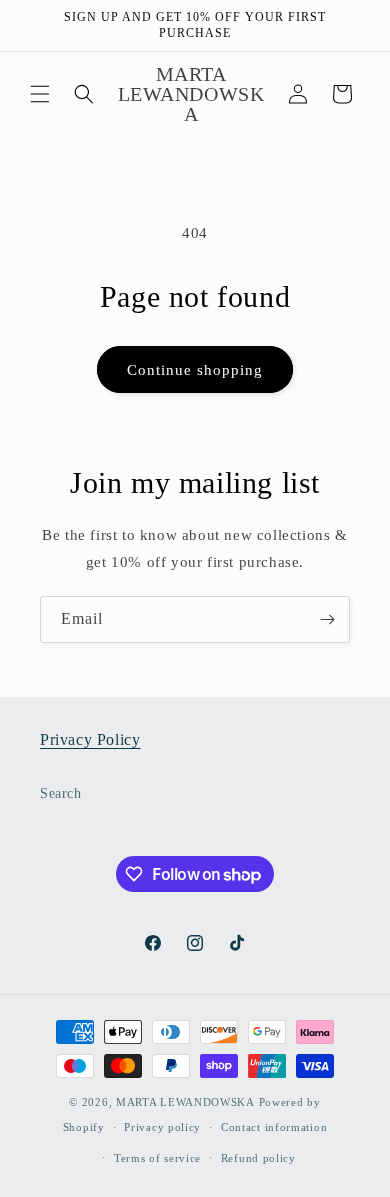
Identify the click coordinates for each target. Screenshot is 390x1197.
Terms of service (157, 1158)
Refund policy (258, 1158)
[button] (40, 94)
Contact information (274, 1127)
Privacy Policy (90, 739)
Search (61, 793)
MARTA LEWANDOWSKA (185, 1102)
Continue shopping (195, 370)
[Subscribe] (327, 619)
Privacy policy (162, 1127)
